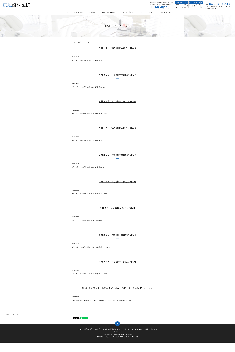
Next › (14, 314)
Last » (18, 314)
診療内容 (92, 12)
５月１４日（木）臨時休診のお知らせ (117, 48)
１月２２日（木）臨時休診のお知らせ (117, 261)
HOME (73, 42)
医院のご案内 (78, 12)
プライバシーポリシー (119, 331)
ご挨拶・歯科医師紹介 (108, 12)
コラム (141, 12)
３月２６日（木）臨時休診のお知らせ (117, 101)
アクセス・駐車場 (127, 12)
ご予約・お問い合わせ (165, 12)
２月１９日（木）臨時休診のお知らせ (117, 181)
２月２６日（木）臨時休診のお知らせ (117, 155)
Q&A (150, 12)
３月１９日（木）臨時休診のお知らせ (117, 128)
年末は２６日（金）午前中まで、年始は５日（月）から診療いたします (117, 288)
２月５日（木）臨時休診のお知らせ (117, 208)
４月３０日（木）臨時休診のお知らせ (117, 75)
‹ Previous (3, 314)
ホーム (66, 12)
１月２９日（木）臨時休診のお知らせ (117, 235)
